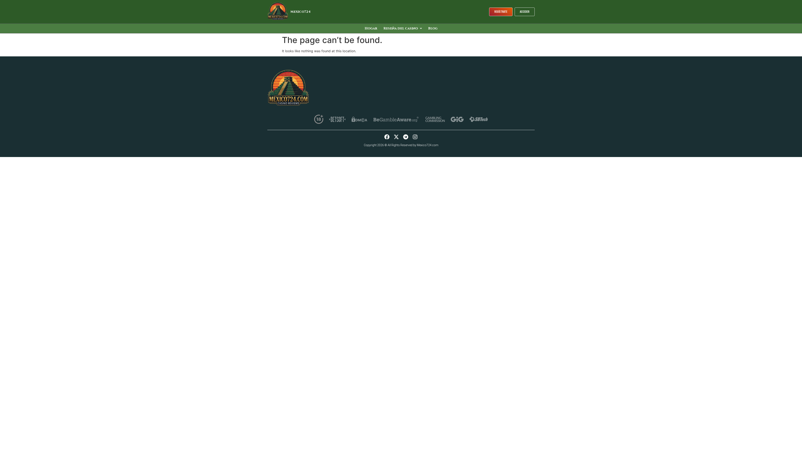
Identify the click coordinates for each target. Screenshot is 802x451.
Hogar (371, 28)
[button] (402, 28)
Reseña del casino (400, 28)
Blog (433, 28)
